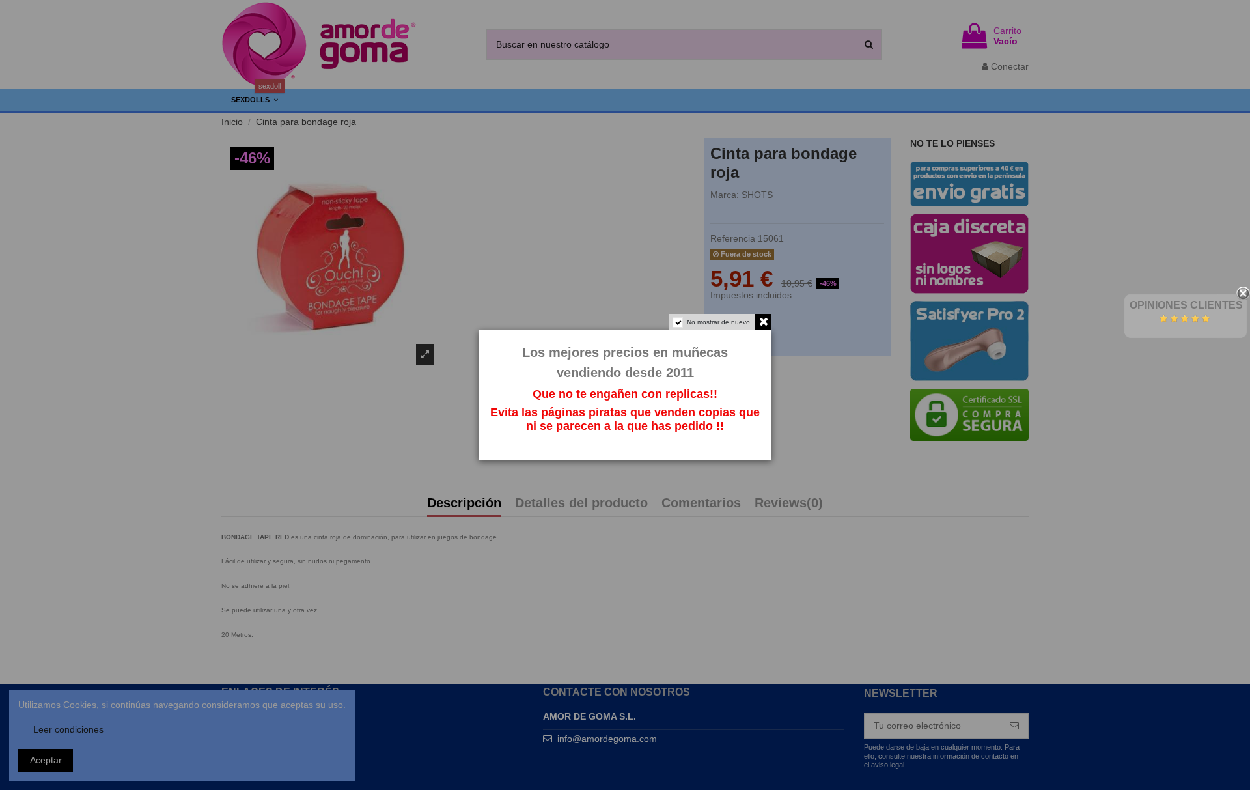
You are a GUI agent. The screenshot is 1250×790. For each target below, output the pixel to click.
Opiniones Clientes (1186, 305)
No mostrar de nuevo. (719, 322)
